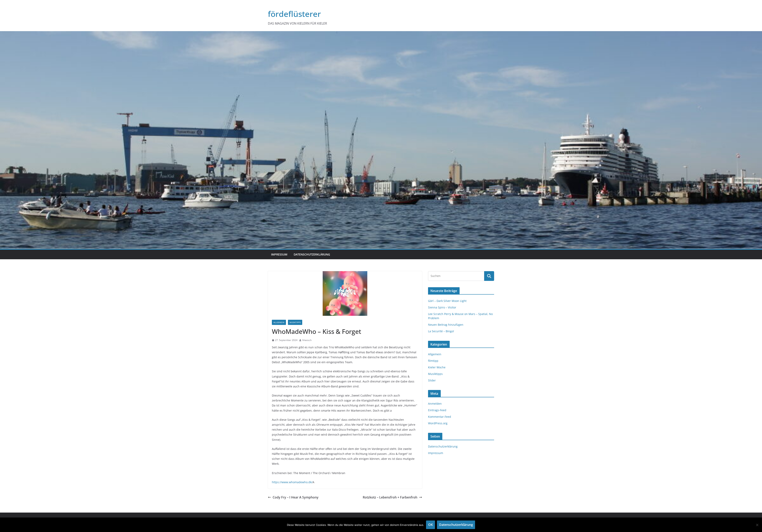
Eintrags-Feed (437, 410)
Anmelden (435, 403)
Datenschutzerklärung (312, 254)
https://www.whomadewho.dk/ (292, 482)
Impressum (279, 254)
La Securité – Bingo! (441, 331)
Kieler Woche (436, 367)
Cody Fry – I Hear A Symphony (295, 497)
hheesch (307, 340)
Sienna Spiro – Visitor (442, 307)
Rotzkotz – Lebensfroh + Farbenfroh (390, 497)
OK (430, 524)
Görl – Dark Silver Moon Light (447, 301)
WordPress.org (437, 423)
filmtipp (433, 361)
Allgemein (278, 322)
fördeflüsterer (294, 13)
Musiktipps (295, 322)
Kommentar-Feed (439, 417)
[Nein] (757, 525)
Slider (432, 380)
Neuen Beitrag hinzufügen (445, 324)
